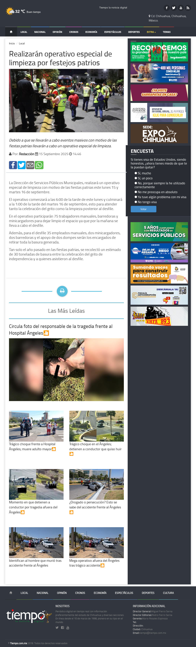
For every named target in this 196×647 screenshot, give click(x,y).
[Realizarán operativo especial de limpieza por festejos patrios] (13, 164)
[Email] (30, 164)
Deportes (134, 32)
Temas (167, 32)
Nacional (40, 32)
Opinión (57, 32)
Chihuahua (143, 629)
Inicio (12, 43)
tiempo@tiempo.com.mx (149, 633)
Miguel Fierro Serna (152, 611)
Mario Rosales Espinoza (150, 618)
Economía (91, 32)
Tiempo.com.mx (19, 643)
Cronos (73, 32)
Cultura (168, 593)
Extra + (151, 32)
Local (23, 32)
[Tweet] (22, 164)
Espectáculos (112, 32)
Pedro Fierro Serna (152, 615)
